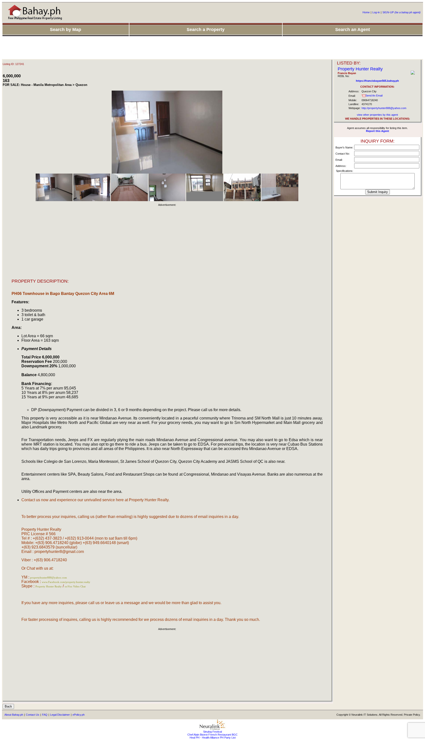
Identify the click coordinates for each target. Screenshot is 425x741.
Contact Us (32, 714)
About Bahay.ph (13, 714)
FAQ (44, 714)
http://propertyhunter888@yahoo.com (384, 108)
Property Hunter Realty (48, 586)
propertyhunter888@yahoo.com (48, 577)
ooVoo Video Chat (75, 586)
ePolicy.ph (79, 714)
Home (366, 12)
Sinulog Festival (212, 731)
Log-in (376, 12)
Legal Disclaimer (60, 714)
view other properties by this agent (377, 114)
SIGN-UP (401, 12)
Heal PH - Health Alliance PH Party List (213, 737)
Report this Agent (377, 130)
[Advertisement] (212, 48)
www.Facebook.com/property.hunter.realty (66, 581)
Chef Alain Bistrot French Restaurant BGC (212, 734)
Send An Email (373, 95)
